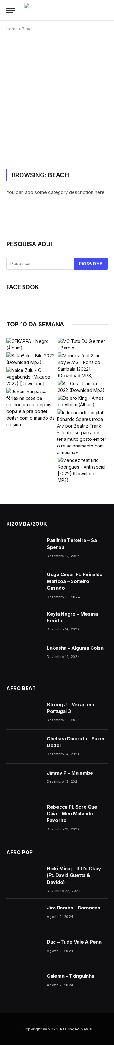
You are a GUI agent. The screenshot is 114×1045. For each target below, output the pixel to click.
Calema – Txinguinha (70, 976)
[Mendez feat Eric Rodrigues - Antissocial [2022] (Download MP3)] (83, 470)
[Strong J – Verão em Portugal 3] (23, 713)
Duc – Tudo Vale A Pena (74, 942)
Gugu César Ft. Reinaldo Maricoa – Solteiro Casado (75, 581)
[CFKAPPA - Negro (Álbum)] (31, 344)
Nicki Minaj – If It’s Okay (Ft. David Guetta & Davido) (74, 875)
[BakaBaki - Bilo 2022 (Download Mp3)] (31, 359)
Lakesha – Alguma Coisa (75, 648)
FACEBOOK (22, 287)
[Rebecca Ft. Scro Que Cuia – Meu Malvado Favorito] (23, 815)
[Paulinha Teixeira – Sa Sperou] (23, 548)
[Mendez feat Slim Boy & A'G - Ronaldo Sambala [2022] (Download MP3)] (83, 365)
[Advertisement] (57, 99)
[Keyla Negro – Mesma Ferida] (23, 622)
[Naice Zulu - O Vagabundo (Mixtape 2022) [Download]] (31, 377)
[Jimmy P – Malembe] (23, 781)
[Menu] (10, 10)
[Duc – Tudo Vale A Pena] (23, 950)
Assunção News (76, 1028)
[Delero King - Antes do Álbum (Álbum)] (83, 401)
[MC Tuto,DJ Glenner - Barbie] (83, 344)
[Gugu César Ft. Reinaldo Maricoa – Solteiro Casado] (23, 582)
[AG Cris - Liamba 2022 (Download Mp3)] (83, 386)
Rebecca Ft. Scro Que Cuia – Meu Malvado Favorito (72, 813)
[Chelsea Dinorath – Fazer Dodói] (23, 747)
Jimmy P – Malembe (70, 773)
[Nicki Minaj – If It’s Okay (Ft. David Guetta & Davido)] (23, 877)
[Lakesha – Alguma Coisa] (23, 656)
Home (12, 29)
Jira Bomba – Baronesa (73, 908)
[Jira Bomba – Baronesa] (23, 916)
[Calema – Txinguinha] (23, 984)
